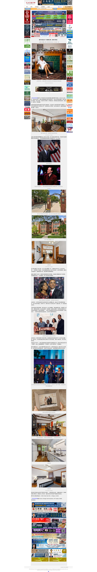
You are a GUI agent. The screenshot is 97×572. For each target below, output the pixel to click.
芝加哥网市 (43, 6)
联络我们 (67, 567)
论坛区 (49, 6)
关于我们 (64, 567)
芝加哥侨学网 (35, 97)
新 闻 (31, 6)
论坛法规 (62, 567)
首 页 (27, 6)
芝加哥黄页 (36, 6)
